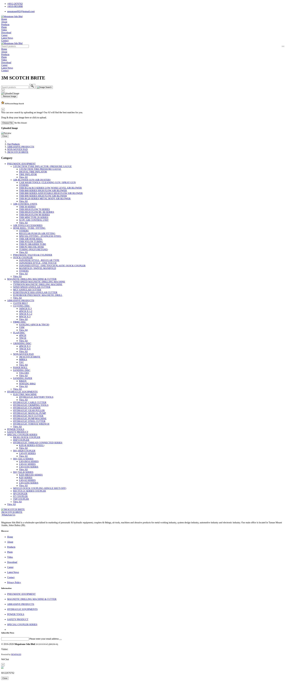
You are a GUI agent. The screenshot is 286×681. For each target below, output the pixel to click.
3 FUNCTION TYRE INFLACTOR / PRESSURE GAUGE (42, 166)
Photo (4, 27)
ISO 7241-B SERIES (23, 472)
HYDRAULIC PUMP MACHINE (29, 418)
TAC (21, 362)
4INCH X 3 (24, 346)
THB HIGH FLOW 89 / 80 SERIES (36, 212)
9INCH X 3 (24, 316)
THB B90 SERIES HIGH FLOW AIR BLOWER (43, 196)
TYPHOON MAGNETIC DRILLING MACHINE (37, 284)
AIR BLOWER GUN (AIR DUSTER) (31, 180)
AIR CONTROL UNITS (25, 204)
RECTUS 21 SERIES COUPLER (29, 491)
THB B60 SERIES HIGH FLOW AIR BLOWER (43, 190)
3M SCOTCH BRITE (17, 152)
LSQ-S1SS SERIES (28, 467)
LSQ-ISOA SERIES (29, 461)
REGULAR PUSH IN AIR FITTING (37, 233)
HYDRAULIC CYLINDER (27, 408)
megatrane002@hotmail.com (21, 11)
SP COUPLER (20, 493)
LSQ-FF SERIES (27, 453)
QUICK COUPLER (23, 257)
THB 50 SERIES (27, 206)
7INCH (22, 338)
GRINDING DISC (22, 343)
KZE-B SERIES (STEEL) (31, 445)
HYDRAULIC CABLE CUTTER (29, 402)
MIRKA (23, 359)
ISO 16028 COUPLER (24, 450)
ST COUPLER (20, 496)
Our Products (13, 144)
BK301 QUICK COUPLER (26, 437)
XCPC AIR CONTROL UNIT (34, 220)
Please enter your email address (44, 638)
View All (23, 177)
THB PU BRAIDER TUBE (32, 244)
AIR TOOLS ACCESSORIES (27, 225)
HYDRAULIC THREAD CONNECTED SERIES (37, 442)
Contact (4, 40)
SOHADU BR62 (27, 383)
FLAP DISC (19, 332)
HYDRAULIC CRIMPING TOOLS (30, 405)
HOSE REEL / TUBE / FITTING (29, 228)
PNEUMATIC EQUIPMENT (21, 163)
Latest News (7, 38)
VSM (21, 327)
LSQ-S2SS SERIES (28, 483)
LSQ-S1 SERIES (27, 464)
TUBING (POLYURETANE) (33, 249)
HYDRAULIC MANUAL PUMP (29, 413)
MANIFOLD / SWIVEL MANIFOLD (37, 268)
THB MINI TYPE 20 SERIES (33, 217)
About (4, 22)
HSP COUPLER (21, 440)
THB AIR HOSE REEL (30, 239)
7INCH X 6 (24, 349)
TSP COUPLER (21, 499)
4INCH (22, 335)
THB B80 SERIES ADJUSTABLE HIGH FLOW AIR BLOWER (51, 193)
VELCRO (24, 373)
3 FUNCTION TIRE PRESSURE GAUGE (40, 169)
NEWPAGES (16, 654)
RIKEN (23, 381)
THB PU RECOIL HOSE (31, 247)
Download (6, 32)
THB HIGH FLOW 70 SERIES (34, 209)
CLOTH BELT (20, 303)
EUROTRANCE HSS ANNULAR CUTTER (35, 292)
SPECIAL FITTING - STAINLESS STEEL (40, 236)
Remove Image (9, 96)
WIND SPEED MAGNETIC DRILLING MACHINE (39, 281)
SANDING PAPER (22, 378)
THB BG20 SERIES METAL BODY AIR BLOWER (45, 198)
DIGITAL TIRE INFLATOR (33, 171)
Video (4, 30)
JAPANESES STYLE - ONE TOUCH (37, 263)
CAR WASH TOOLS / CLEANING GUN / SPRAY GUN (47, 182)
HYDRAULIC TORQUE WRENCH (31, 424)
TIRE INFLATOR (28, 174)
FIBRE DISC (19, 322)
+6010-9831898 (15, 6)
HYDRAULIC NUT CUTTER (28, 416)
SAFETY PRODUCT (17, 432)
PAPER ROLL (20, 367)
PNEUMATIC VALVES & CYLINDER (32, 255)
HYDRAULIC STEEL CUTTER (29, 421)
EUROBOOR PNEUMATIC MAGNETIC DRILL (37, 295)
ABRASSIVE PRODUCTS (20, 146)
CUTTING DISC (21, 306)
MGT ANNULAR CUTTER (27, 289)
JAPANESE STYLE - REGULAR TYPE (39, 260)
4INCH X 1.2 (25, 311)
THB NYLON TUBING (31, 241)
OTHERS (24, 185)
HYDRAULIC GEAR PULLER (29, 410)
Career (4, 35)
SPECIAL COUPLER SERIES (22, 434)
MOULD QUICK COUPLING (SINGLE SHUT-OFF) (39, 488)
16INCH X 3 (25, 308)
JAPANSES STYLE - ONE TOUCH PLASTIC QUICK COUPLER (52, 265)
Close (4, 136)
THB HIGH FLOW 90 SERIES (34, 214)
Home (4, 19)
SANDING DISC (21, 370)
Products (5, 24)
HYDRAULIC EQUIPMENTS (22, 391)
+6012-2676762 (15, 3)
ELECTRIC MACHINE (25, 394)
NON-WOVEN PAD (17, 149)
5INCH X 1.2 (25, 314)
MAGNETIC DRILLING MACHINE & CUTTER (31, 279)
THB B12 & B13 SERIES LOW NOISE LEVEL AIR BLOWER (50, 188)
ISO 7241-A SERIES (23, 458)
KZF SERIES (25, 477)
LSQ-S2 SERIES (27, 480)
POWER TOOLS (15, 429)
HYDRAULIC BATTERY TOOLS (36, 397)
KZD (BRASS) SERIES (31, 475)
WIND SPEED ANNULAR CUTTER (31, 287)
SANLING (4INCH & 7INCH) (34, 324)
